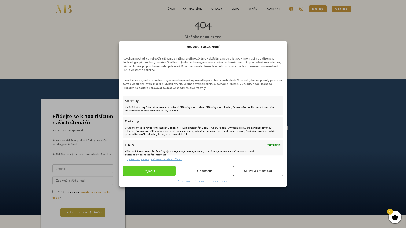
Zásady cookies (184, 181)
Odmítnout (204, 171)
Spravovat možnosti (258, 171)
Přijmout (149, 171)
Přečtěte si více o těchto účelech (166, 159)
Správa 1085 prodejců (138, 159)
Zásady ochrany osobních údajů (211, 181)
